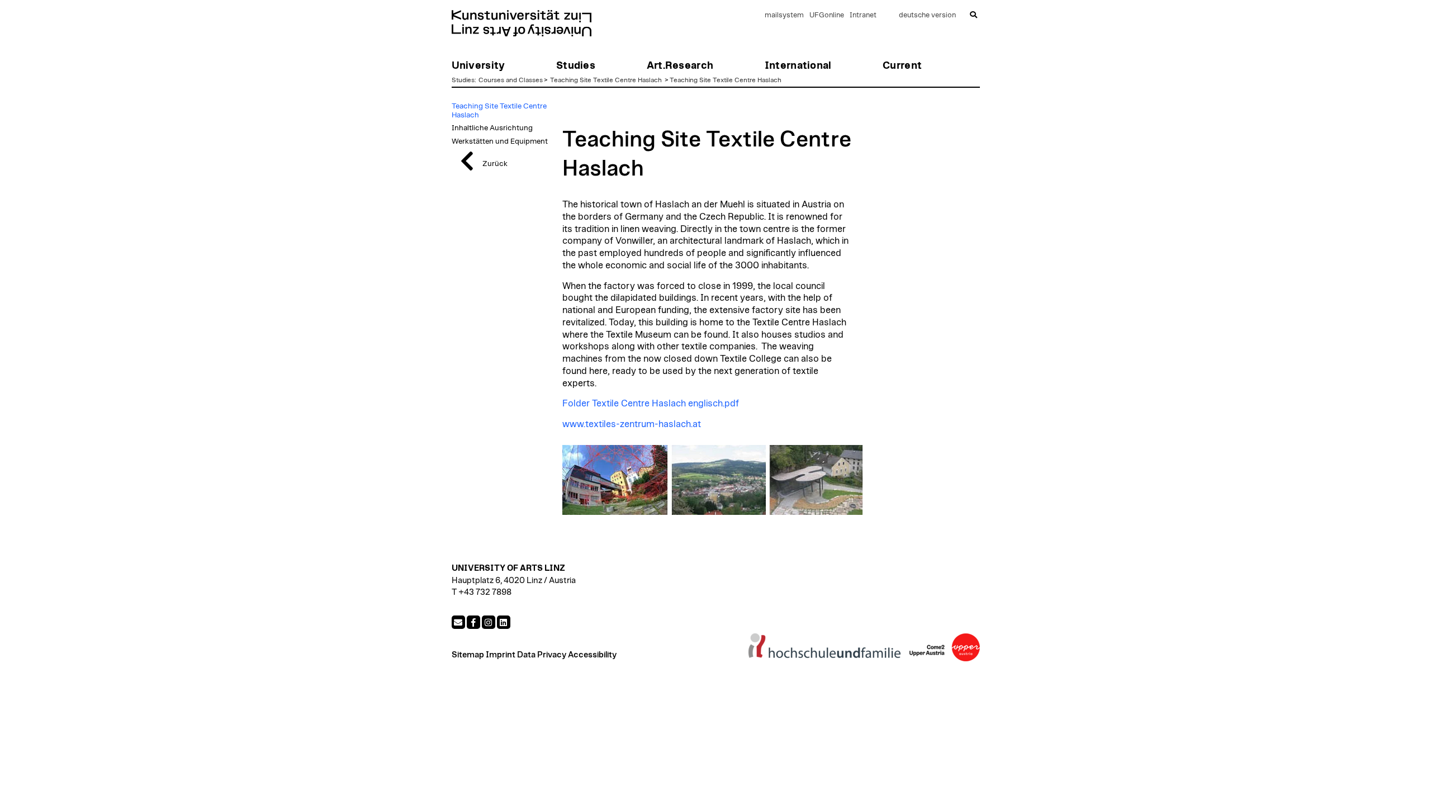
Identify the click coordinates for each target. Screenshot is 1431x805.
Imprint (500, 655)
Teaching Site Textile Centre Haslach (607, 80)
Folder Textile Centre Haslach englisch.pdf (650, 403)
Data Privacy (541, 655)
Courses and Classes (510, 80)
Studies (463, 80)
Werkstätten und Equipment (500, 141)
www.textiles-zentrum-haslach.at (631, 424)
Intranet (863, 15)
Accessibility (592, 655)
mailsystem (784, 15)
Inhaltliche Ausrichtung (492, 128)
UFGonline (826, 15)
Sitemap (468, 655)
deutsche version (927, 15)
